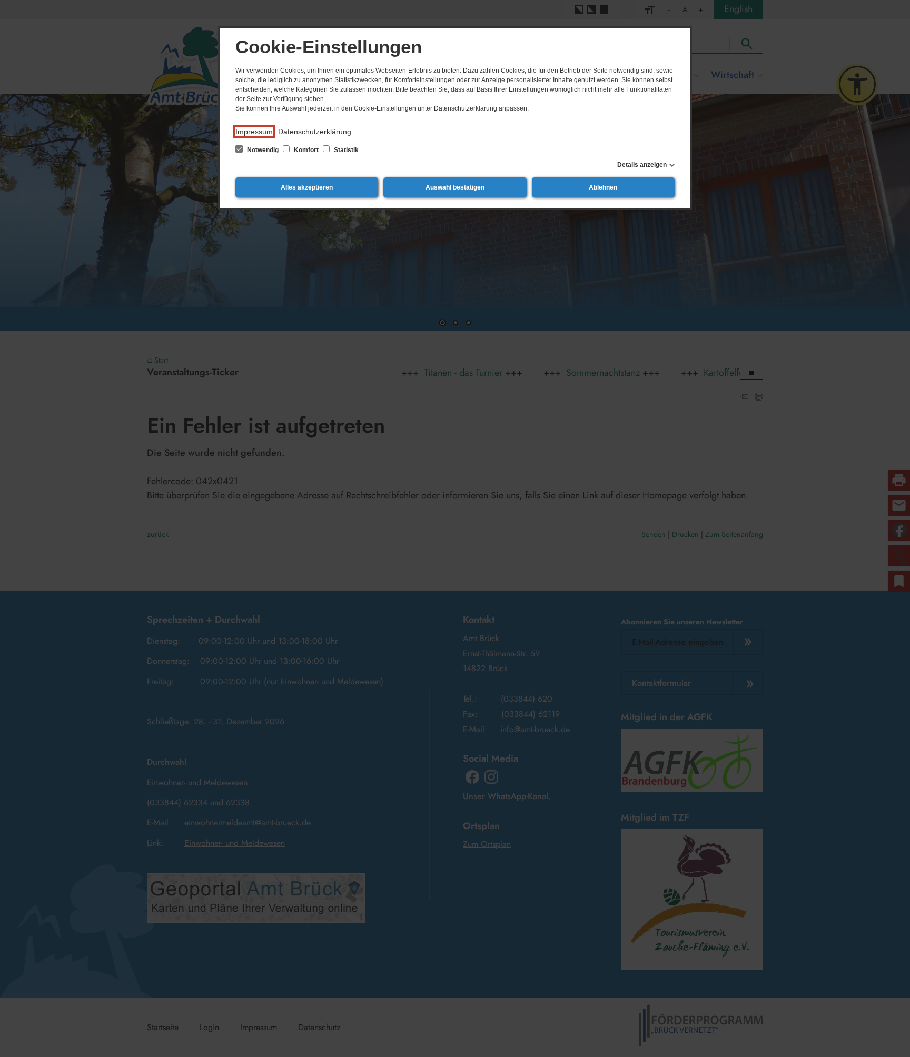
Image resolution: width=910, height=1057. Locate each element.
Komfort (306, 150)
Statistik (345, 150)
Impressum (254, 131)
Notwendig (262, 150)
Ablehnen (603, 187)
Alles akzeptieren (307, 187)
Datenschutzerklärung (314, 131)
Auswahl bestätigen (455, 187)
